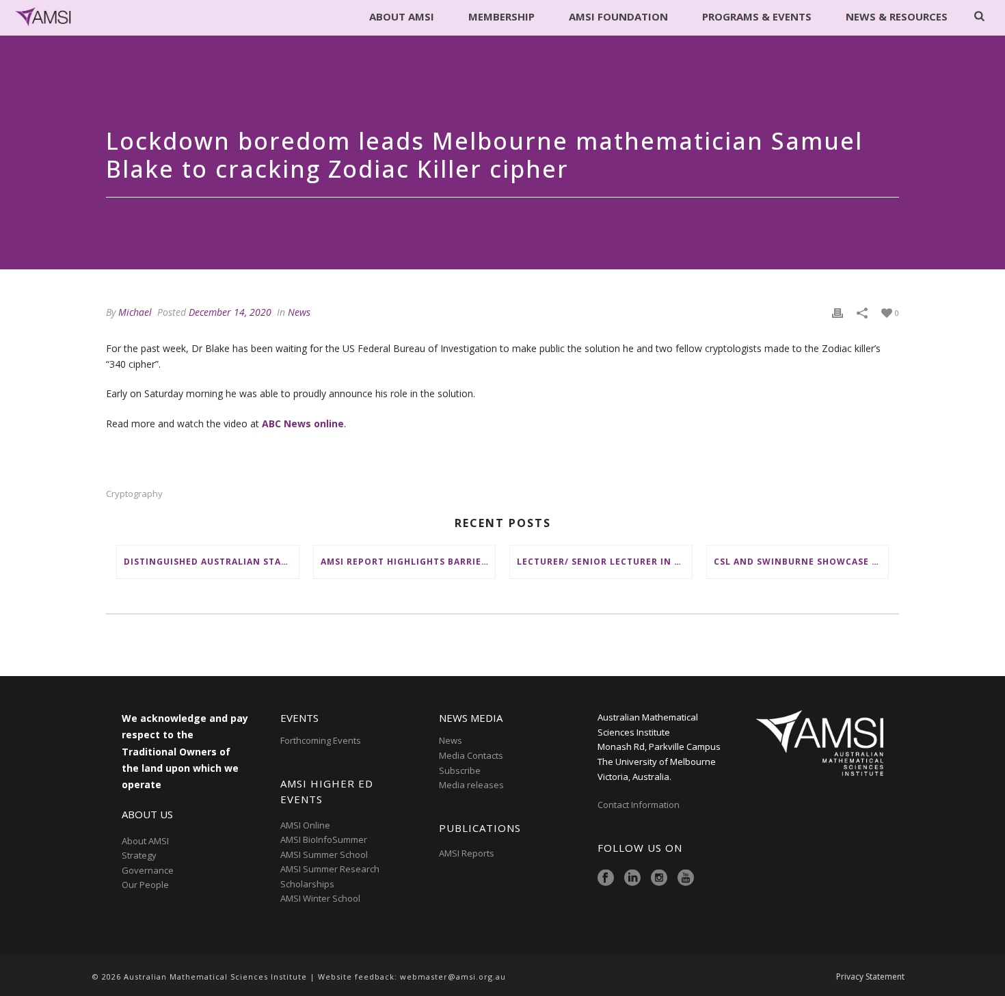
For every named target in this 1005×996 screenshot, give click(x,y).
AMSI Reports (466, 853)
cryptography (134, 493)
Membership (501, 16)
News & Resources (897, 16)
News (299, 312)
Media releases (471, 785)
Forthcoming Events (320, 740)
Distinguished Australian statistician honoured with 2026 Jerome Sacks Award (211, 561)
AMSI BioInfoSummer (323, 839)
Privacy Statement (870, 976)
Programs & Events (757, 16)
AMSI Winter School (320, 898)
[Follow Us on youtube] (686, 878)
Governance (148, 870)
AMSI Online (305, 825)
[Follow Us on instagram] (659, 878)
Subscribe (460, 770)
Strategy (139, 855)
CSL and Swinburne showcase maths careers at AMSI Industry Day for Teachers (801, 561)
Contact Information (640, 804)
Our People (145, 884)
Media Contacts (471, 755)
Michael (135, 312)
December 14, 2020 (230, 312)
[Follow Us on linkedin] (632, 878)
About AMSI (401, 16)
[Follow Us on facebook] (606, 878)
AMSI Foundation (618, 16)
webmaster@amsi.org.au (453, 976)
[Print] (837, 312)
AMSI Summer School (324, 854)
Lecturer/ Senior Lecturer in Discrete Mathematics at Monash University (604, 561)
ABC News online (303, 423)
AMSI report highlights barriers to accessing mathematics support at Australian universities (408, 561)
